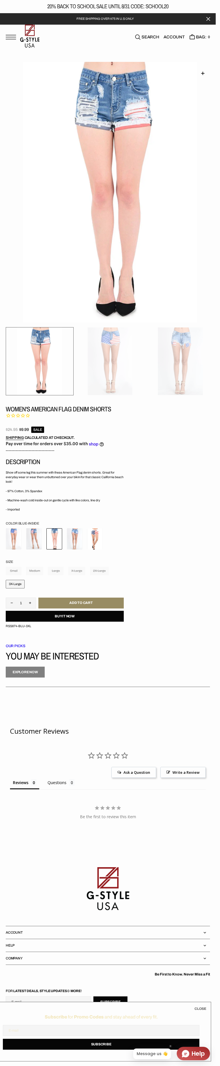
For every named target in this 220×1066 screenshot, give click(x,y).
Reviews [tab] (20, 782)
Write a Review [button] (186, 772)
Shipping (15, 438)
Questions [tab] (57, 782)
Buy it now (65, 616)
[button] (12, 40)
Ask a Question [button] (136, 772)
